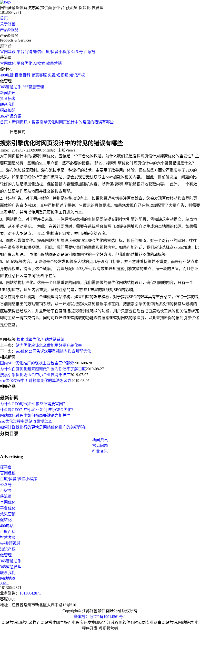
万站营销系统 (52, 339)
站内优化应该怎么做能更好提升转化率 (49, 345)
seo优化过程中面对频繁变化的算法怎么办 (35, 381)
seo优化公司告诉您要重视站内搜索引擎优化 (53, 351)
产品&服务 (9, 30)
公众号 (77, 52)
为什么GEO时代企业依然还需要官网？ (33, 404)
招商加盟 (8, 110)
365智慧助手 (10, 87)
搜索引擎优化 (28, 339)
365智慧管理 (33, 87)
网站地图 (8, 578)
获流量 (6, 496)
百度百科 (22, 75)
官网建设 (8, 52)
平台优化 (24, 63)
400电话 (7, 75)
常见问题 (100, 446)
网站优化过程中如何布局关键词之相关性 (35, 415)
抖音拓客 (8, 99)
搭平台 (6, 467)
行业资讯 (100, 451)
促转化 (6, 520)
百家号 (90, 52)
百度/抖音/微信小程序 (18, 479)
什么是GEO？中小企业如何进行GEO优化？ (37, 410)
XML (4, 583)
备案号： (82, 617)
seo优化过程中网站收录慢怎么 (26, 421)
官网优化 (8, 63)
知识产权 (77, 75)
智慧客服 (39, 75)
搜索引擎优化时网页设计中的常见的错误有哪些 (73, 122)
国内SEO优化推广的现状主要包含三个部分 (37, 363)
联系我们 (8, 104)
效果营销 (54, 63)
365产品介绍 (10, 116)
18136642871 (30, 593)
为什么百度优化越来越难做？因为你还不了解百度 (43, 369)
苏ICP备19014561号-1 (108, 617)
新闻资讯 (8, 93)
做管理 (6, 555)
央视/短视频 (58, 75)
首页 (4, 18)
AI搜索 (39, 63)
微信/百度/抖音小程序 (51, 52)
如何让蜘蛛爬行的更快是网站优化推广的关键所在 (43, 427)
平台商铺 (24, 52)
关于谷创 (8, 24)
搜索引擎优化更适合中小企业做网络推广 (35, 375)
